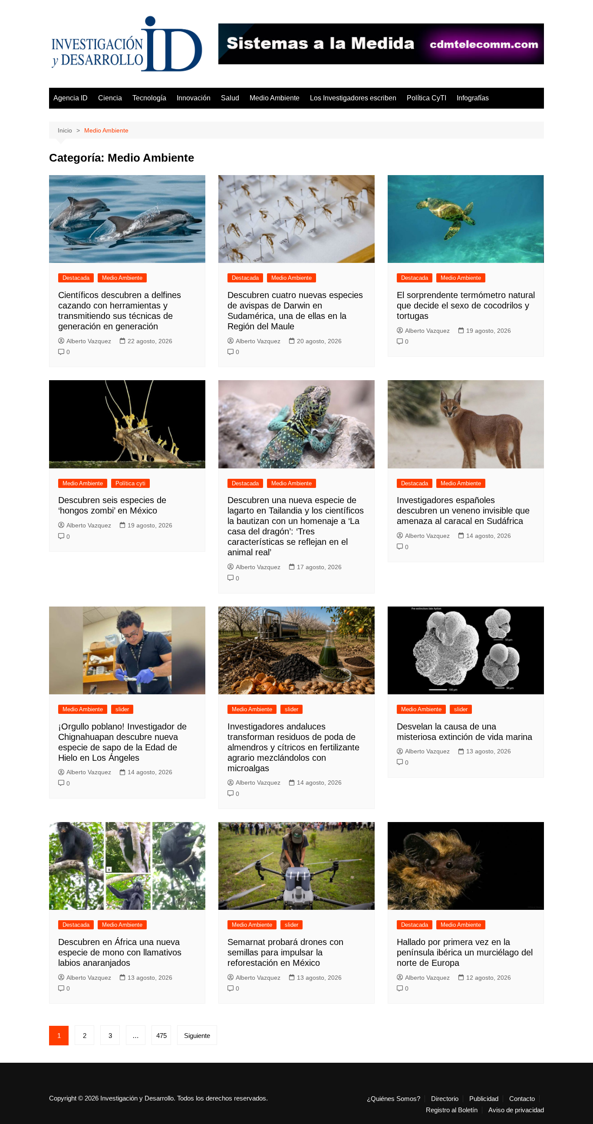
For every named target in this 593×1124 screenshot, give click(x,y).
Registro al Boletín (452, 1110)
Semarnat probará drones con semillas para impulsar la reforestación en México (285, 952)
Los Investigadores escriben (353, 98)
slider (122, 709)
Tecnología (149, 98)
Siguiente (197, 1035)
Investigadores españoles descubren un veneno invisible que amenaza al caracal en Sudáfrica (463, 510)
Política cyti (130, 483)
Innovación (194, 98)
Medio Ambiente (275, 98)
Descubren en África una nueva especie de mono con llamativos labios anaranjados (119, 952)
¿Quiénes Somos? (393, 1098)
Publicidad (483, 1098)
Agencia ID (70, 98)
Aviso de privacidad (516, 1110)
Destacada (76, 278)
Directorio (444, 1098)
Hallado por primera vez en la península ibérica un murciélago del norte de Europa (465, 952)
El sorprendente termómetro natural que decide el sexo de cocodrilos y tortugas (466, 305)
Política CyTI (426, 98)
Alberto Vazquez (88, 341)
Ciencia (110, 98)
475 (161, 1035)
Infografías (473, 98)
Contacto (522, 1098)
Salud (230, 98)
